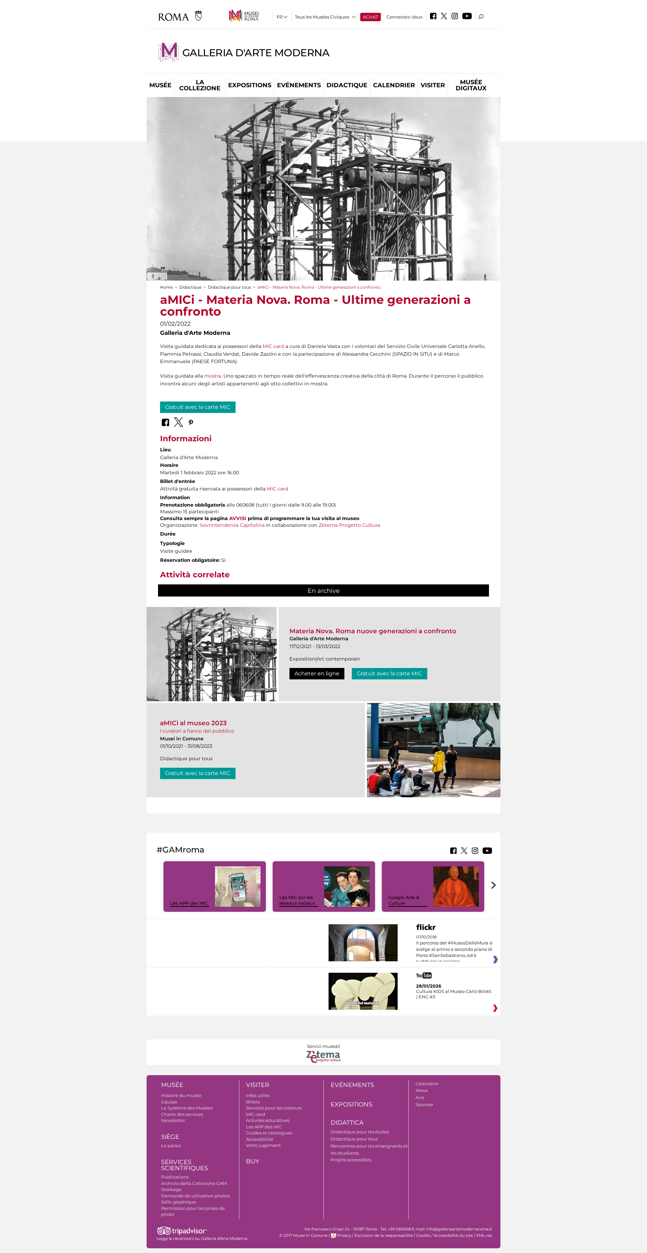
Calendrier (394, 85)
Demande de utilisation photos (195, 1195)
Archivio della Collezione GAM (194, 1183)
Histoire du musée (181, 1095)
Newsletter (173, 1120)
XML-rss (484, 1235)
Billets (253, 1101)
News (421, 1090)
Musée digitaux (471, 85)
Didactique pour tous (229, 287)
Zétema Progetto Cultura (349, 525)
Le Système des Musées (187, 1108)
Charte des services (182, 1114)
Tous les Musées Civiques (322, 17)
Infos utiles (258, 1095)
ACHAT (370, 17)
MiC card (277, 489)
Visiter (433, 85)
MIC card (273, 346)
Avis (419, 1097)
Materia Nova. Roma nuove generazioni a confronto (372, 631)
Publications (175, 1177)
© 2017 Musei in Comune (303, 1235)
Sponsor (424, 1104)
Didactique (347, 85)
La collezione (199, 85)
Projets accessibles (351, 1159)
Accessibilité (259, 1139)
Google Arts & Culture (404, 900)
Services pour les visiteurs (274, 1108)
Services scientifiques (184, 1165)
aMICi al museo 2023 (193, 723)
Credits (423, 1235)
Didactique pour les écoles (360, 1131)
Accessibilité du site (453, 1235)
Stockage (171, 1189)
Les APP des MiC (189, 903)
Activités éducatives (267, 1120)
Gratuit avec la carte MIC (197, 407)
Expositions (249, 85)
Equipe (169, 1101)
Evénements (299, 85)
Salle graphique (178, 1201)
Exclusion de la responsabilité (384, 1235)
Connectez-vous (404, 17)
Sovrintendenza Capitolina (232, 525)
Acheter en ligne (317, 673)
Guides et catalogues (269, 1132)
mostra (212, 376)
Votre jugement (263, 1145)
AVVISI (237, 518)
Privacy (344, 1235)
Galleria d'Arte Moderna (256, 52)
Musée (160, 85)
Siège (170, 1137)
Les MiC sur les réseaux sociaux (297, 900)
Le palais (171, 1145)
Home (166, 287)
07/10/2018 (454, 949)
